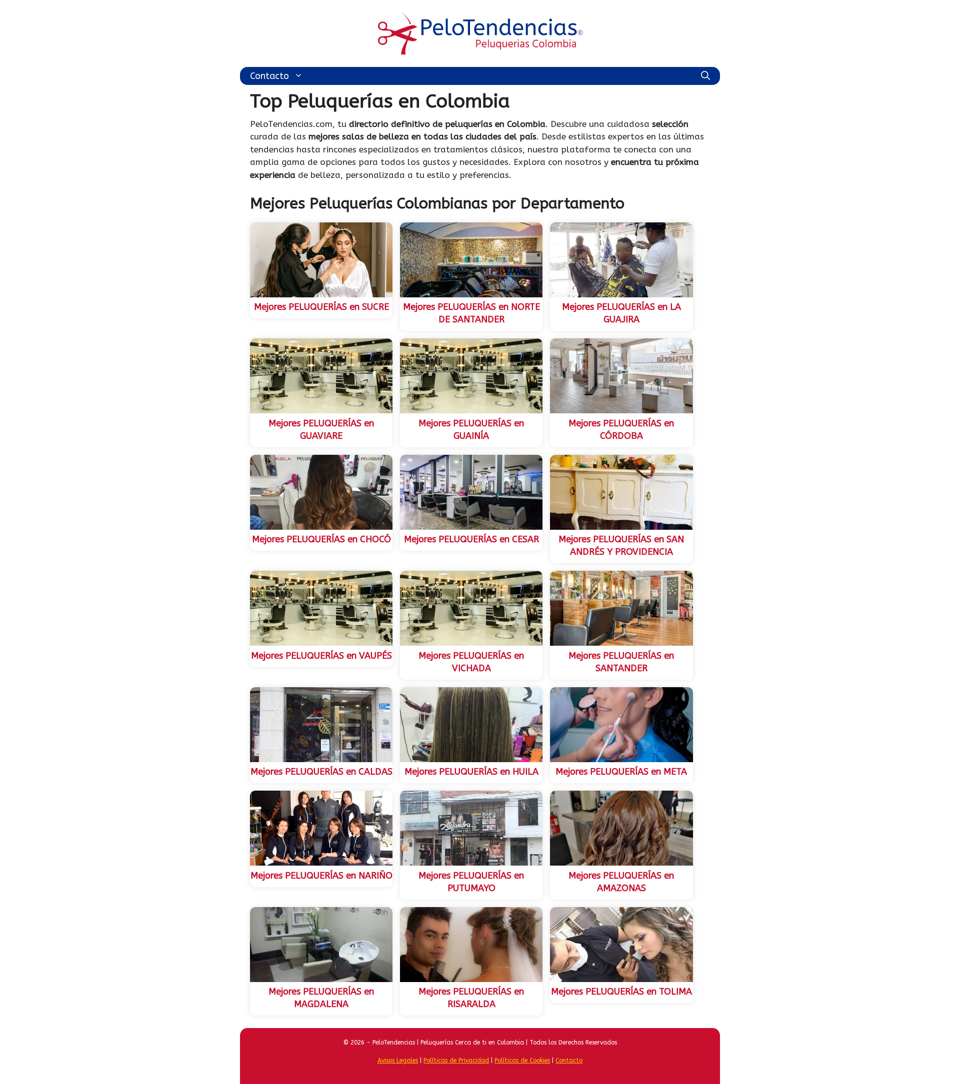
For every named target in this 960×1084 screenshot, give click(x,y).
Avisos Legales (398, 1060)
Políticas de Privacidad (456, 1060)
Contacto (269, 75)
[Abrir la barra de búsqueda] (706, 76)
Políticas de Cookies (522, 1060)
